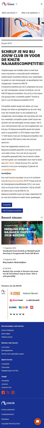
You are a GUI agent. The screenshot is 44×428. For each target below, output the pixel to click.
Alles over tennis (8, 13)
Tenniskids (5, 381)
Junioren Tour (6, 387)
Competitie (7, 205)
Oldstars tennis (6, 337)
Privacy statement (8, 410)
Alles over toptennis (29, 13)
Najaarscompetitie (15, 181)
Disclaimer (5, 419)
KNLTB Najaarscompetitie (12, 211)
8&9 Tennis (9, 163)
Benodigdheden (7, 350)
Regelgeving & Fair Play (9, 371)
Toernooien (5, 367)
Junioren (4, 384)
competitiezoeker (8, 170)
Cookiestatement (7, 414)
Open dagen (5, 334)
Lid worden (5, 347)
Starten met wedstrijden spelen (12, 354)
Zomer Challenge (7, 330)
